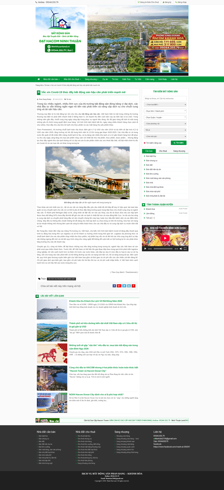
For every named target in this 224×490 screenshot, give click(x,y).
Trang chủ (39, 85)
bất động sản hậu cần (91, 114)
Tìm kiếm (180, 143)
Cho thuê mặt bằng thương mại (89, 447)
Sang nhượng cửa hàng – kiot (128, 439)
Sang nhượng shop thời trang (127, 452)
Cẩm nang (149, 79)
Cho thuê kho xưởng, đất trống (89, 444)
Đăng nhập (182, 2)
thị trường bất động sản (96, 103)
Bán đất (149, 165)
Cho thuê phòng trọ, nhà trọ (88, 458)
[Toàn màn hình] (185, 248)
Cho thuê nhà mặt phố (86, 452)
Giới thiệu (162, 79)
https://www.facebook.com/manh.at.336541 (171, 447)
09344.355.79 (159, 436)
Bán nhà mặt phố (153, 191)
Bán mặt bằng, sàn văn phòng (158, 178)
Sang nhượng (91, 79)
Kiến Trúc (126, 79)
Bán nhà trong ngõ (45, 463)
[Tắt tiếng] (181, 248)
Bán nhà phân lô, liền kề (155, 196)
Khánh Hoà (150, 209)
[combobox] (165, 111)
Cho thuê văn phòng (85, 460)
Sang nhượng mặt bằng (125, 444)
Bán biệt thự (151, 156)
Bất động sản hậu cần (73, 202)
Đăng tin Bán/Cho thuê (149, 2)
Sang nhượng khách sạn (126, 441)
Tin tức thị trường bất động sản (61, 279)
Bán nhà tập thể (44, 460)
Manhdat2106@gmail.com (166, 439)
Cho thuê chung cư (85, 439)
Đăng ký (167, 2)
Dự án (105, 79)
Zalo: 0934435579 (160, 441)
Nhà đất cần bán (50, 79)
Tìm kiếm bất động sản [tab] (165, 91)
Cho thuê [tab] (163, 151)
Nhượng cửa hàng (123, 436)
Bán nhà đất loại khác (155, 187)
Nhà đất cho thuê (71, 79)
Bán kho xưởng (152, 174)
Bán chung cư (151, 161)
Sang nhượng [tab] (179, 151)
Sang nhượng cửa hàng (86, 463)
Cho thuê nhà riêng (85, 455)
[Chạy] (145, 248)
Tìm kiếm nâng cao (154, 143)
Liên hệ (174, 79)
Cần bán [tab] (149, 151)
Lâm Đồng (150, 213)
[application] (165, 238)
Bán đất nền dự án (153, 169)
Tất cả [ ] (150, 218)
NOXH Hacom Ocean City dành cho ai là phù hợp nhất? (96, 394)
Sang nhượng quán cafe (125, 447)
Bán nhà (149, 183)
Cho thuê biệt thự (84, 436)
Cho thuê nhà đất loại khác (87, 450)
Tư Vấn (138, 79)
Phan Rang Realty (45, 99)
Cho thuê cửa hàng (85, 441)
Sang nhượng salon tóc (125, 450)
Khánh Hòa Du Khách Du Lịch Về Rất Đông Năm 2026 (95, 301)
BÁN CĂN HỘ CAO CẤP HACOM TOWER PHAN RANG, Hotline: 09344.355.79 (117, 420)
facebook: (157, 444)
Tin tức (115, 79)
